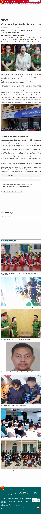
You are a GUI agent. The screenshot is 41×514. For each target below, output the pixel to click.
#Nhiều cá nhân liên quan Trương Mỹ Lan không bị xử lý (12, 191)
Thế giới (22, 3)
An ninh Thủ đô (10, 1)
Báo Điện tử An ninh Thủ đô (2, 2)
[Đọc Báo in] (28, 1)
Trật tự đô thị (10, 3)
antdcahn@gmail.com (35, 493)
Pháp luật (27, 3)
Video (31, 3)
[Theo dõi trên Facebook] (22, 1)
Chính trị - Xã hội (17, 3)
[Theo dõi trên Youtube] (24, 1)
